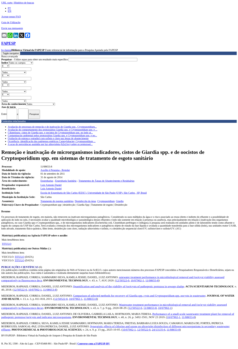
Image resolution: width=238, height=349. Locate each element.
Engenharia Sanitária (65, 180)
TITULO (6, 244)
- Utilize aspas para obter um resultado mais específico (34, 59)
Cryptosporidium (106, 201)
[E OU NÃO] (5, 65)
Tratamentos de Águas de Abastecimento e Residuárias (106, 180)
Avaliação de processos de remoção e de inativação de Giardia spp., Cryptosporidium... (52, 126)
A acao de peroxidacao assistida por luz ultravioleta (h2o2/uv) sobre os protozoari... (50, 144)
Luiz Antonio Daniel (51, 185)
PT (9, 8)
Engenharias (46, 180)
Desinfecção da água (85, 201)
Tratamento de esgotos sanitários (57, 201)
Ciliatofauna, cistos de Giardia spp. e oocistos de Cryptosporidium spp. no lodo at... (50, 132)
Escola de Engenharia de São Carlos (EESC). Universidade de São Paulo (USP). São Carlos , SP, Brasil (93, 192)
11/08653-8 (152, 280)
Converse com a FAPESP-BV (93, 343)
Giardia (120, 201)
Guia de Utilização (10, 22)
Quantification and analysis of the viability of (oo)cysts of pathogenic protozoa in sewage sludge (128, 286)
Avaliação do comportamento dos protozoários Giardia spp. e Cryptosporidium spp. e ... (52, 129)
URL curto (6, 2)
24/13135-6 (158, 329)
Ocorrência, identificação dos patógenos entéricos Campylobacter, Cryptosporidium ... (52, 141)
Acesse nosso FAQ (11, 16)
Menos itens (18, 239)
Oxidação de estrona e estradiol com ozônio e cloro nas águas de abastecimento (48, 138)
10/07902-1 (137, 280)
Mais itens (7, 239)
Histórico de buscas (24, 2)
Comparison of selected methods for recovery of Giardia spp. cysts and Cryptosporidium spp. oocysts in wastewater (139, 295)
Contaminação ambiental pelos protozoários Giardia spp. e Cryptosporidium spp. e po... (52, 135)
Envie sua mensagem (12, 28)
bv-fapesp (6, 50)
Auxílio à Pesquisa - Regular (55, 170)
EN (9, 11)
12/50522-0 (122, 280)
